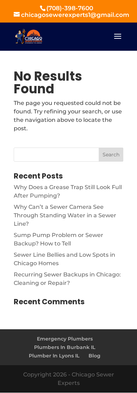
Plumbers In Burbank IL (64, 347)
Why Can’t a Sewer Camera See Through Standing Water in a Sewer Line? (65, 215)
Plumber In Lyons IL (54, 356)
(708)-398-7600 (69, 8)
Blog (94, 356)
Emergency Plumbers (65, 339)
